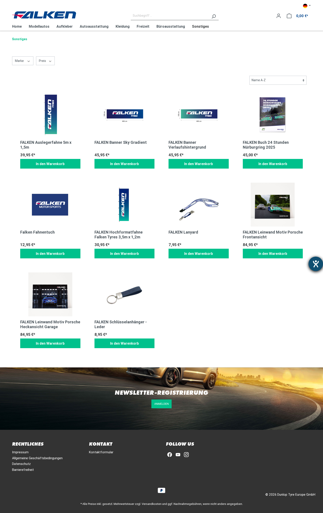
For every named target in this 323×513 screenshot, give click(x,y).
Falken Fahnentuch (37, 232)
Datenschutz (21, 464)
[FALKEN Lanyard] (199, 205)
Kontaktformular (101, 452)
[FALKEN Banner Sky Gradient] (124, 115)
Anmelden (161, 404)
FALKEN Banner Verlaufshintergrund (187, 145)
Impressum (20, 452)
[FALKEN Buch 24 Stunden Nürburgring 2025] (273, 115)
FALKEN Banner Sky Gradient (120, 142)
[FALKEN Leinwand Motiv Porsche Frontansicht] (273, 205)
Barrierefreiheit (23, 470)
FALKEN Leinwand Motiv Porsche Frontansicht (273, 234)
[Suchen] (214, 15)
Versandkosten (152, 504)
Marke (19, 61)
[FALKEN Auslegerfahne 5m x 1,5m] (50, 115)
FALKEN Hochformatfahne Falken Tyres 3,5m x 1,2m (118, 234)
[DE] (307, 6)
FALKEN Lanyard (183, 232)
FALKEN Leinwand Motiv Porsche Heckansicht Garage (50, 324)
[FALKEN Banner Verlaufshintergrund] (199, 115)
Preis (43, 61)
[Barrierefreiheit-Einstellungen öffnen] (315, 264)
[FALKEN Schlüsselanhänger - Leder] (124, 294)
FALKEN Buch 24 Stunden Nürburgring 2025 (266, 145)
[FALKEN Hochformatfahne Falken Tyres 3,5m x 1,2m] (124, 205)
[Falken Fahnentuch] (50, 205)
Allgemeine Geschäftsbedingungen (37, 458)
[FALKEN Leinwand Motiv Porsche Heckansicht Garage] (50, 294)
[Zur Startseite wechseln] (44, 14)
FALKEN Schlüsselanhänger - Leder (120, 324)
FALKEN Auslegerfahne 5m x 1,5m (45, 145)
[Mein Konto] (278, 15)
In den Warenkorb (50, 164)
